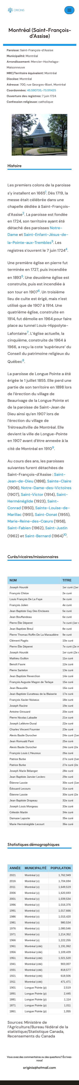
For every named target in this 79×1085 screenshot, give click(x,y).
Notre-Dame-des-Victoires (46, 487)
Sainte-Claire (59, 481)
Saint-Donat (46, 514)
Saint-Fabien (19, 527)
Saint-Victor (32, 494)
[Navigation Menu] (69, 10)
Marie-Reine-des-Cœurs (30, 521)
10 (65, 534)
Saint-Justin (56, 527)
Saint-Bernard (38, 535)
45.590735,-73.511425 (41, 90)
